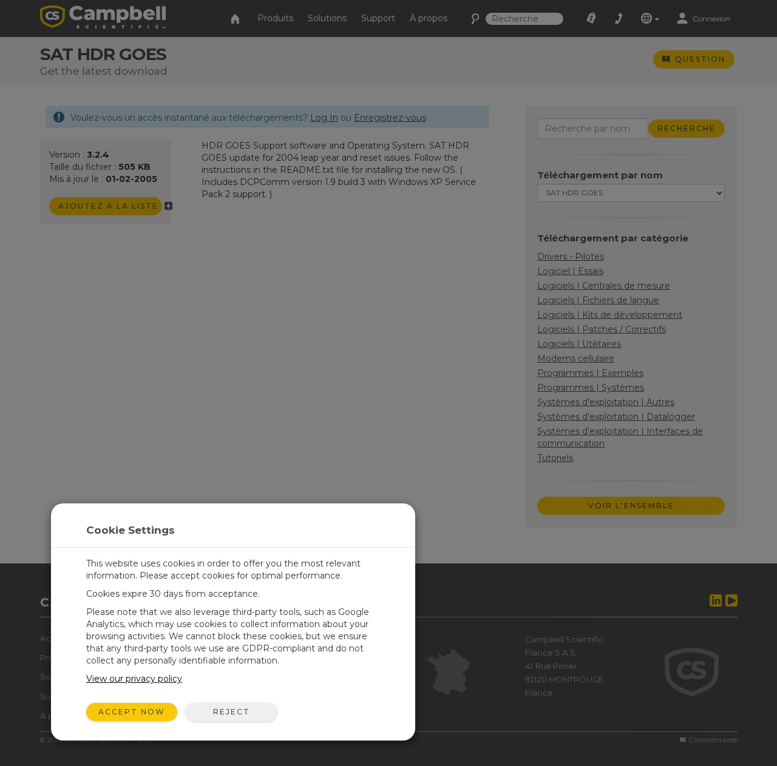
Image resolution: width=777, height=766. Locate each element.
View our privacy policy (134, 678)
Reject (231, 711)
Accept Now (131, 711)
